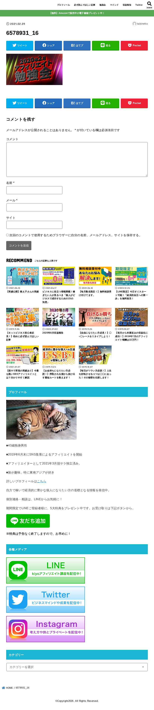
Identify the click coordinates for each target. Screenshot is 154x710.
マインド (114, 5)
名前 (10, 182)
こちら (41, 481)
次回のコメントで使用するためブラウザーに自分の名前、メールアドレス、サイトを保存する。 (75, 235)
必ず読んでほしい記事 (84, 5)
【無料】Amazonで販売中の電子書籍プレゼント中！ (77, 13)
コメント (12, 139)
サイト (10, 217)
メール (11, 200)
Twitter (139, 5)
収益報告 (127, 5)
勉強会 (103, 5)
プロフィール (63, 5)
